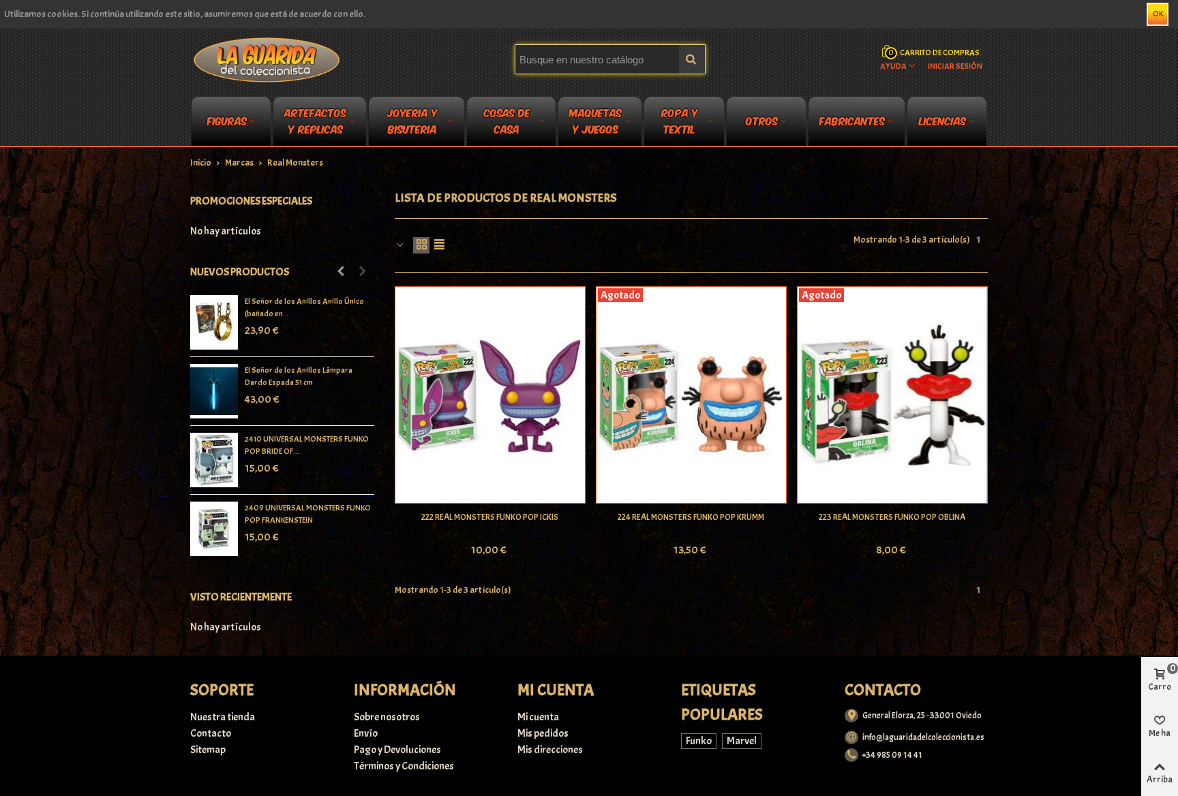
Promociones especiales (251, 201)
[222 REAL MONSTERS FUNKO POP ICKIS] (490, 395)
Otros (762, 120)
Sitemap (208, 749)
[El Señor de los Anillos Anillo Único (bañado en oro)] (214, 322)
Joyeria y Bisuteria (412, 123)
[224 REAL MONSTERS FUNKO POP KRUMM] (691, 395)
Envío (366, 733)
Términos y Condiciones (404, 766)
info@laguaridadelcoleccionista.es (923, 737)
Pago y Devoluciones (397, 749)
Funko (699, 741)
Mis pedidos (543, 733)
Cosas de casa (507, 123)
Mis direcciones (550, 749)
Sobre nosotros (387, 717)
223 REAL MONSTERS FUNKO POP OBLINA (892, 517)
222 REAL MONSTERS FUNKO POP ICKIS (489, 517)
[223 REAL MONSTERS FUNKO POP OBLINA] (892, 395)
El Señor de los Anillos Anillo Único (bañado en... (304, 307)
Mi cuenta (538, 717)
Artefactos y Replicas (315, 123)
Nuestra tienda (222, 717)
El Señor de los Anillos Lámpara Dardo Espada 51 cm (298, 376)
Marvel (742, 741)
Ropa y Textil (679, 123)
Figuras (227, 120)
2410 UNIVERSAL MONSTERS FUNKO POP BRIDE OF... (307, 445)
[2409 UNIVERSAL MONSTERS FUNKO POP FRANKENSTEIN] (214, 529)
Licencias (942, 120)
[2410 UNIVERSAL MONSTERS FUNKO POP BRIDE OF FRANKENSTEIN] (214, 460)
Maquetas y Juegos (595, 123)
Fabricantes (852, 120)
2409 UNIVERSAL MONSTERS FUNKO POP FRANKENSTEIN (308, 513)
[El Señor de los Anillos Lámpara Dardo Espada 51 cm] (214, 391)
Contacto (210, 733)
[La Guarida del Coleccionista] (267, 59)
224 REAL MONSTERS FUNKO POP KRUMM (691, 517)
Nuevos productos (239, 272)
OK (1158, 13)
